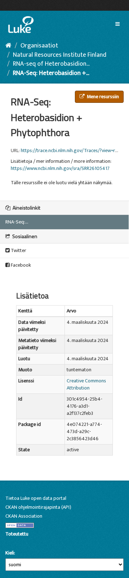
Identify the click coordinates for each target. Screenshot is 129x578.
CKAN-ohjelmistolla (17, 542)
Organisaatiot (39, 45)
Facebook (20, 265)
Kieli (9, 553)
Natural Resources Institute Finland (59, 55)
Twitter (18, 250)
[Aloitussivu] (8, 45)
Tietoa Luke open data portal (35, 498)
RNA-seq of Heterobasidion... (51, 64)
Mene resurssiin (102, 96)
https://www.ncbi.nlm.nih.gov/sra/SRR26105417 (60, 168)
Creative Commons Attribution (86, 384)
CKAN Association (23, 516)
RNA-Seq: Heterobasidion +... (51, 73)
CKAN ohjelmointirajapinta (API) (38, 507)
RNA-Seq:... (16, 222)
